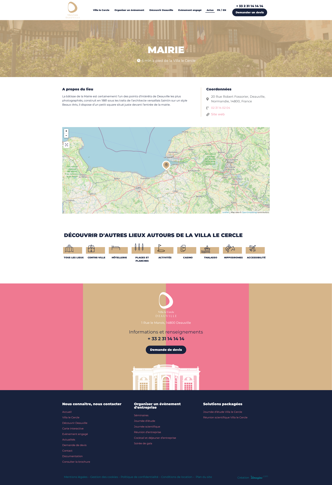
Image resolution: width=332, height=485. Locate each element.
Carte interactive (73, 428)
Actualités (68, 439)
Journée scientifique (147, 426)
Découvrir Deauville (74, 423)
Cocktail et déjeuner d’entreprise (155, 437)
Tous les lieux (74, 257)
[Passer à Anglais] (225, 10)
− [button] (66, 135)
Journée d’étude (144, 420)
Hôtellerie (119, 257)
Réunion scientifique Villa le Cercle (225, 417)
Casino (188, 257)
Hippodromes (233, 257)
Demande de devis (74, 445)
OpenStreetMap (249, 212)
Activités (165, 257)
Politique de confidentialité (139, 477)
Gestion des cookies (104, 477)
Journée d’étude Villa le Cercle (222, 411)
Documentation (72, 456)
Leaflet (225, 212)
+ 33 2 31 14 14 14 (249, 6)
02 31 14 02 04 (220, 107)
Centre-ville (96, 257)
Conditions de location (176, 477)
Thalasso (210, 257)
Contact (67, 450)
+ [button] (66, 131)
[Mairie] (166, 165)
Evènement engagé (75, 434)
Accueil (67, 411)
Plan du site (204, 477)
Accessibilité (256, 257)
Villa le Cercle (70, 417)
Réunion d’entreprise (147, 432)
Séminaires (141, 415)
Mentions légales (75, 477)
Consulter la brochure (76, 461)
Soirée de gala (143, 443)
